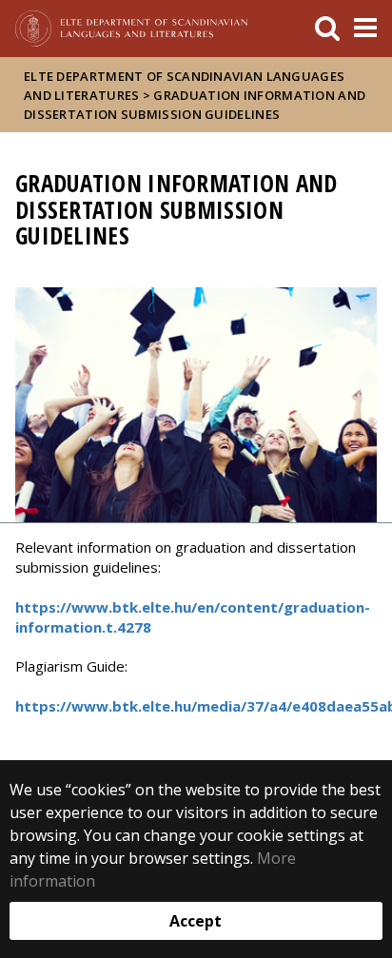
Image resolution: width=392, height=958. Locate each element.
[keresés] (327, 28)
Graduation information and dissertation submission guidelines (194, 105)
